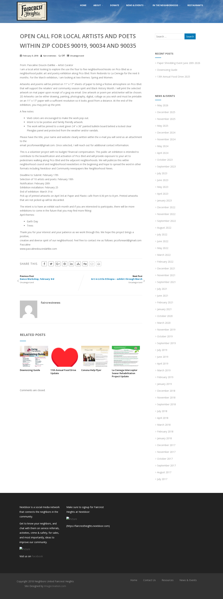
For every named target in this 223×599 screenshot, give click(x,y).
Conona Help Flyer (91, 370)
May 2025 (162, 125)
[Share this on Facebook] (44, 263)
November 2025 (166, 119)
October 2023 (165, 159)
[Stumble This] (78, 263)
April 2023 (162, 193)
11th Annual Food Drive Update (63, 371)
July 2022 (162, 234)
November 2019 (166, 329)
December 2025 (166, 112)
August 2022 (164, 227)
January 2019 (164, 384)
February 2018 (165, 431)
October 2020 (165, 316)
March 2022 (164, 254)
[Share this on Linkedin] (71, 263)
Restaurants (195, 5)
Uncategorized (77, 55)
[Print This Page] (98, 263)
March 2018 (164, 424)
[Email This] (91, 263)
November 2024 (166, 139)
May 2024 (162, 146)
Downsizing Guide (30, 370)
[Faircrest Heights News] (32, 21)
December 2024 (166, 132)
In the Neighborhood (165, 5)
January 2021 (164, 309)
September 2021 (166, 282)
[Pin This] (64, 263)
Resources (168, 580)
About (97, 5)
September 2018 (166, 404)
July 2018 (162, 411)
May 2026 (162, 105)
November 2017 (166, 452)
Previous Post (37, 278)
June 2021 (162, 295)
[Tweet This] (51, 263)
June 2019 (162, 356)
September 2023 (166, 166)
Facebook (37, 556)
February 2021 (165, 302)
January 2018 (164, 438)
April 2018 (162, 418)
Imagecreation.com (55, 586)
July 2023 (162, 173)
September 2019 (166, 343)
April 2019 (162, 363)
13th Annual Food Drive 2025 (173, 76)
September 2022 (166, 220)
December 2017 (166, 445)
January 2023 (164, 200)
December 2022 (166, 207)
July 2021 (162, 288)
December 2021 (166, 268)
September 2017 (166, 465)
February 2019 (165, 377)
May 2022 (162, 248)
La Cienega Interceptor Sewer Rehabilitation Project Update (124, 373)
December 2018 (166, 390)
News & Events (134, 5)
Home (83, 5)
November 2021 (166, 275)
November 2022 (166, 214)
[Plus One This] (57, 263)
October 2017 (165, 458)
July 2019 (162, 350)
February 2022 (165, 261)
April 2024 (162, 153)
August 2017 (164, 472)
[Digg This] (85, 263)
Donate (114, 5)
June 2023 (162, 180)
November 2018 (166, 397)
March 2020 (164, 322)
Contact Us (149, 580)
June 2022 (162, 241)
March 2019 (164, 370)
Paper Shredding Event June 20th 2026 (178, 63)
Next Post (116, 278)
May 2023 (162, 187)
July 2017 (162, 479)
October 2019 (165, 336)
